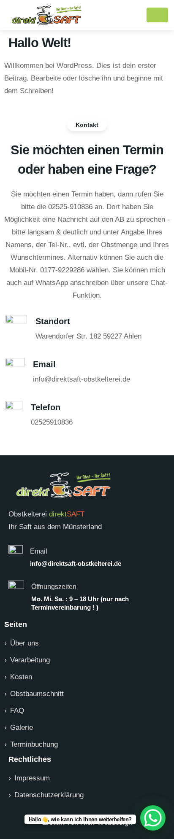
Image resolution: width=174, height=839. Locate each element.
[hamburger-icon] (157, 15)
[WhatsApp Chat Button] (153, 818)
